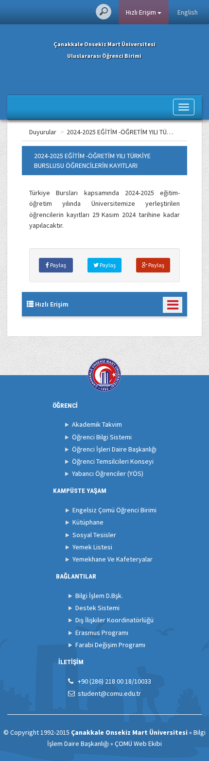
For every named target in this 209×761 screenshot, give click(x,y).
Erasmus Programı (101, 632)
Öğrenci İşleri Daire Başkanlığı (114, 449)
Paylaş (57, 265)
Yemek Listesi (92, 547)
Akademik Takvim (97, 424)
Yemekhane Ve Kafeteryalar (112, 559)
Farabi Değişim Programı (110, 644)
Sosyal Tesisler (94, 534)
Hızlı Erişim (141, 12)
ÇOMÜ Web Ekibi (138, 743)
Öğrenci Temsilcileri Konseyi (113, 461)
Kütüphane (88, 522)
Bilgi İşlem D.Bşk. (99, 595)
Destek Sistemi (97, 607)
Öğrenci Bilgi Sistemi (102, 437)
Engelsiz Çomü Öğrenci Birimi (114, 510)
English (187, 12)
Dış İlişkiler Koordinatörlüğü (114, 620)
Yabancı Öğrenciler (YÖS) (107, 473)
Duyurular (42, 131)
